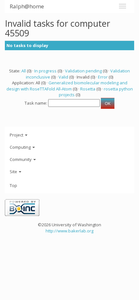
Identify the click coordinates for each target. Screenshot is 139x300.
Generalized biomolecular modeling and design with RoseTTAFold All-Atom (66, 86)
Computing (21, 147)
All (23, 71)
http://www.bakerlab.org (69, 231)
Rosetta (87, 89)
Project (17, 135)
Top (13, 185)
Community (21, 159)
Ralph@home (27, 6)
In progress (45, 71)
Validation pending (83, 71)
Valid (63, 77)
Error (103, 77)
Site (14, 171)
